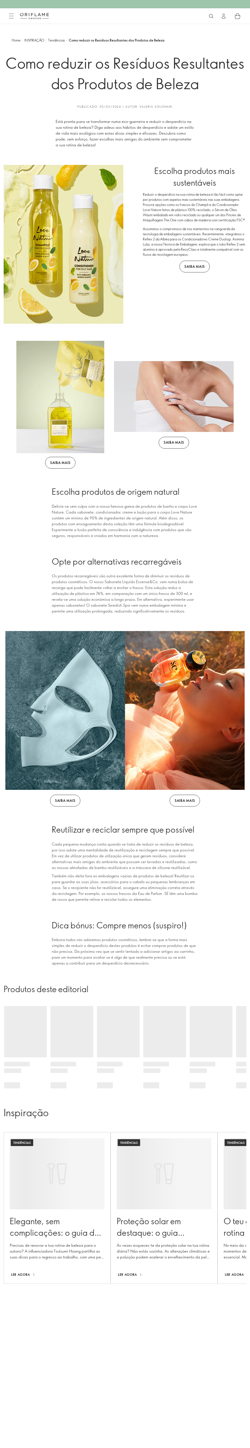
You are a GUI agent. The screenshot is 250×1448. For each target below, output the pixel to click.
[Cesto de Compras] (237, 16)
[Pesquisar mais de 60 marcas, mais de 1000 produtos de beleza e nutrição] (211, 16)
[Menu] (11, 16)
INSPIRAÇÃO (34, 40)
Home (16, 40)
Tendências (56, 40)
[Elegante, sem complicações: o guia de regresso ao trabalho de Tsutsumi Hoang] (57, 1208)
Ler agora (20, 1274)
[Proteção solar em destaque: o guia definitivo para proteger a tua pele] (164, 1208)
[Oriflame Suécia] (34, 15)
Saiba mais (194, 266)
